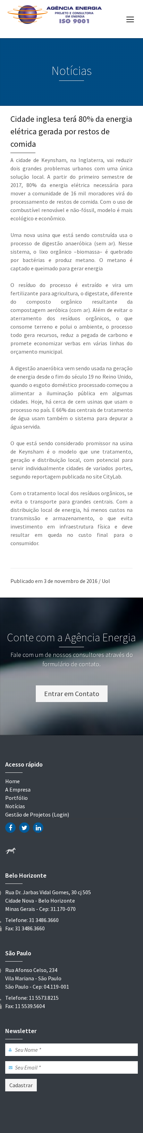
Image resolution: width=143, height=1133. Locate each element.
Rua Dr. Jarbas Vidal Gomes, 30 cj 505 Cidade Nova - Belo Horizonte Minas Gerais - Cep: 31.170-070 (48, 900)
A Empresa (18, 789)
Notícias (15, 806)
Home (12, 781)
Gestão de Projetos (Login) (37, 814)
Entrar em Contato (71, 693)
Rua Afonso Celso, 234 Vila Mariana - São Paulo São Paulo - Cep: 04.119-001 (37, 978)
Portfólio (16, 797)
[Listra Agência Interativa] (10, 850)
